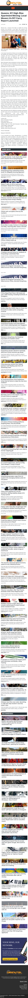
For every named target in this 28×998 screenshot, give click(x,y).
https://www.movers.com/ (10, 128)
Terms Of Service (23, 987)
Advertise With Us (23, 986)
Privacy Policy (24, 988)
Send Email (6, 121)
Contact (25, 984)
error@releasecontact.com (19, 139)
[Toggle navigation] (13, 8)
